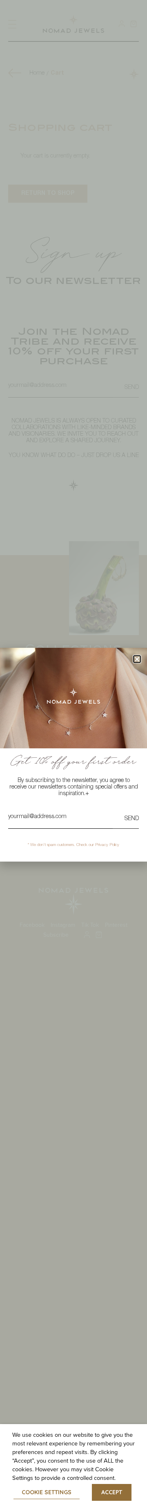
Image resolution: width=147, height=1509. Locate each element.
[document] (73, 754)
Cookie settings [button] (46, 1492)
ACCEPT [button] (111, 1492)
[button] (137, 659)
